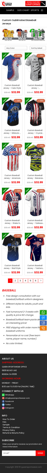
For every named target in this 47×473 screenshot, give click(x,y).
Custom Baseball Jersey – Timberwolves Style (35, 86)
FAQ (4, 422)
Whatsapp (9, 395)
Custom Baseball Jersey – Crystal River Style (34, 131)
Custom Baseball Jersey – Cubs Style (12, 86)
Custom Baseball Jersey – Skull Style (12, 266)
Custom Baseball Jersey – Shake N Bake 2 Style (12, 222)
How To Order (9, 419)
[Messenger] (43, 317)
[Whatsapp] (43, 312)
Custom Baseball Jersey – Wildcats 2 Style (12, 131)
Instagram (9, 408)
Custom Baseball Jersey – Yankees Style (35, 222)
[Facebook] (43, 323)
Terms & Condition (11, 427)
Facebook (9, 401)
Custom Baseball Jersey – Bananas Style (35, 177)
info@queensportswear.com (17, 398)
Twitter (8, 404)
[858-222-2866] (43, 328)
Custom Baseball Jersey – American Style (12, 177)
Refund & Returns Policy (13, 433)
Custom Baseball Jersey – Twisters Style (35, 267)
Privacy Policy (9, 430)
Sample (6, 424)
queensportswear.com (31, 467)
